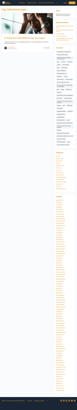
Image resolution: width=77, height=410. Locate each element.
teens (68, 141)
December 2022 (60, 300)
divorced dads (68, 79)
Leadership (58, 172)
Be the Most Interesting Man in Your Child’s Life (64, 58)
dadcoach (69, 61)
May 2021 (58, 341)
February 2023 (59, 295)
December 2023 (60, 272)
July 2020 (58, 353)
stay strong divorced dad (63, 133)
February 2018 (59, 362)
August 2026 (59, 200)
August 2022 (59, 309)
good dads (59, 98)
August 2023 (59, 281)
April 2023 (58, 290)
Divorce (58, 161)
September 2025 (60, 225)
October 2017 (59, 372)
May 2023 (58, 288)
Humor (57, 170)
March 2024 (59, 267)
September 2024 (60, 253)
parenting (70, 111)
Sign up (72, 2)
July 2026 (58, 202)
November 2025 (60, 221)
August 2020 (59, 351)
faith (58, 89)
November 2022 (60, 302)
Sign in (65, 2)
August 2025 (59, 228)
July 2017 (58, 376)
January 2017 (59, 390)
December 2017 (60, 367)
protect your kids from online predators (64, 126)
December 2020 (60, 348)
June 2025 (58, 232)
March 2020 (59, 360)
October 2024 (59, 251)
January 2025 (59, 244)
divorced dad (60, 79)
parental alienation (61, 111)
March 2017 (59, 385)
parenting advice (61, 114)
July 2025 (58, 230)
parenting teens (60, 117)
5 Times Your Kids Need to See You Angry (24, 38)
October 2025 (59, 223)
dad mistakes (66, 64)
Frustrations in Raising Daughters (65, 95)
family (62, 89)
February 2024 (59, 269)
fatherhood (68, 89)
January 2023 (59, 297)
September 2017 (60, 374)
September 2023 (60, 279)
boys (58, 61)
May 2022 (58, 316)
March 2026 (59, 211)
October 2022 (59, 304)
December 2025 (60, 218)
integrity (59, 105)
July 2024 (58, 258)
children (63, 61)
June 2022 (58, 314)
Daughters (58, 158)
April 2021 (58, 344)
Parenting (58, 179)
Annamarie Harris (60, 36)
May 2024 (58, 262)
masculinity (59, 108)
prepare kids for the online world (64, 123)
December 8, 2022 (12, 48)
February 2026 (59, 214)
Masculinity (59, 174)
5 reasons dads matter (62, 54)
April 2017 (58, 383)
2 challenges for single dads (64, 51)
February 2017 (59, 388)
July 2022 (58, 311)
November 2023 (60, 274)
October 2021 (59, 330)
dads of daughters (61, 70)
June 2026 (58, 204)
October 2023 (59, 276)
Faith (57, 163)
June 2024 (58, 260)
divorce (66, 76)
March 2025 (59, 239)
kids (64, 105)
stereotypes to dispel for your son (65, 136)
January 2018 (59, 365)
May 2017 (58, 381)
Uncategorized (59, 188)
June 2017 (58, 379)
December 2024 (60, 246)
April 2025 (58, 237)
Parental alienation (60, 177)
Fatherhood (59, 165)
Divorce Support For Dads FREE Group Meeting (64, 86)
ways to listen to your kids (63, 144)
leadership (69, 105)
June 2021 (58, 339)
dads (58, 67)
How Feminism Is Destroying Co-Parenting (65, 102)
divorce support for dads (63, 82)
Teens (57, 186)
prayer (68, 120)
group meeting (67, 98)
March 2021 (59, 346)
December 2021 (60, 327)
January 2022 (59, 325)
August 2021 (59, 334)
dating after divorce (61, 73)
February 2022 (59, 323)
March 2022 (59, 320)
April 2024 (58, 265)
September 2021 (60, 332)
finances (59, 92)
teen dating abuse (61, 141)
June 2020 (58, 355)
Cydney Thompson (60, 30)
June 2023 (58, 286)
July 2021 (58, 337)
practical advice (61, 120)
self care (59, 130)
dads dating (64, 67)
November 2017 (60, 369)
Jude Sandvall (11, 47)
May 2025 (58, 235)
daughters (59, 76)
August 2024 (59, 255)
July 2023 (58, 283)
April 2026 (58, 209)
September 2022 (60, 307)
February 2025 (59, 242)
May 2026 (58, 207)
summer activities (61, 139)
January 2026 (59, 216)
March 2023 (59, 293)
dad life (59, 64)
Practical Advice (60, 181)
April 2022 (58, 318)
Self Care (58, 184)
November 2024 (60, 248)
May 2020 (58, 358)
